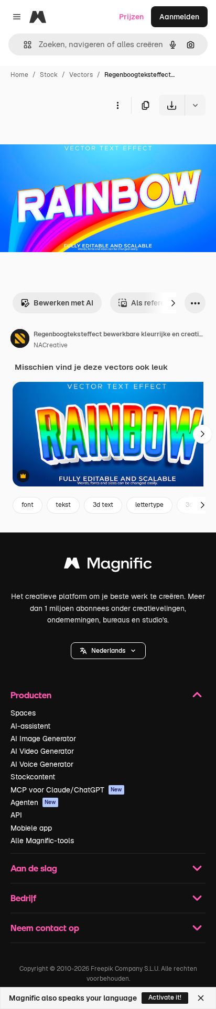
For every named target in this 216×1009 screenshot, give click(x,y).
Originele (68, 140)
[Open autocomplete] (23, 45)
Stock (49, 75)
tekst (63, 505)
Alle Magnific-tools (42, 840)
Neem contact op (44, 927)
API (16, 815)
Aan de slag (33, 868)
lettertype (149, 505)
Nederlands (108, 651)
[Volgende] (173, 302)
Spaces (23, 713)
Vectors (81, 75)
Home (19, 75)
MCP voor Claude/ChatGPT (66, 790)
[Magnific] (108, 566)
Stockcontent (32, 776)
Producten (30, 694)
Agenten (33, 802)
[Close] (201, 998)
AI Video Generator (42, 751)
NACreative (51, 345)
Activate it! (164, 997)
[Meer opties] (117, 105)
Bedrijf (23, 897)
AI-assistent (30, 726)
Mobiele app (31, 828)
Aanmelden (179, 16)
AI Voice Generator (41, 764)
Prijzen (131, 16)
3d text (103, 505)
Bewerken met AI (63, 303)
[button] (108, 650)
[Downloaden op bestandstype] (195, 105)
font (27, 505)
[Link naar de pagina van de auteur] (19, 340)
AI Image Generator (43, 738)
